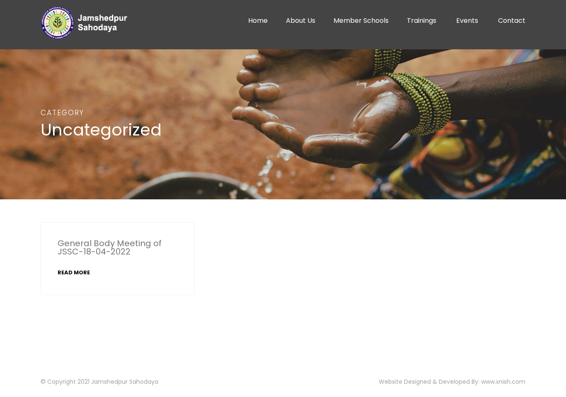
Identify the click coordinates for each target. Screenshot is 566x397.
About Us (300, 20)
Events (467, 20)
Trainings (421, 20)
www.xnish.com (503, 382)
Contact (511, 20)
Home (258, 20)
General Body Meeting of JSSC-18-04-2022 (110, 247)
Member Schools (361, 20)
